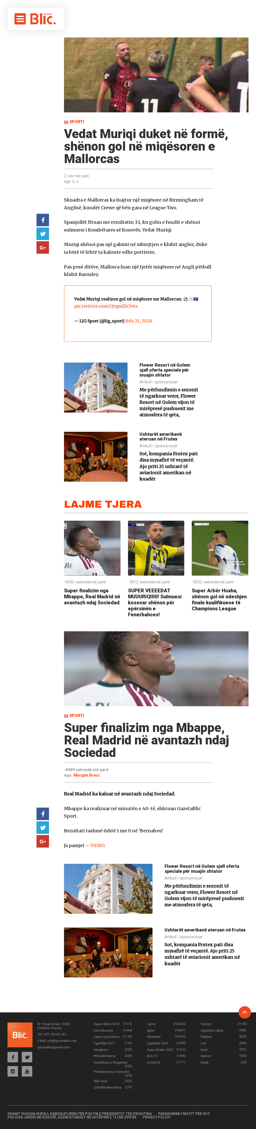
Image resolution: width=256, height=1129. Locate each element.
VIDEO (97, 845)
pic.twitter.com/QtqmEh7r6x (106, 306)
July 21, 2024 (139, 321)
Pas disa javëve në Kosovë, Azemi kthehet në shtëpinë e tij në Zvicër (72, 1117)
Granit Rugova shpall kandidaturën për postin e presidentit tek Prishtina (80, 1114)
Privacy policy (156, 1117)
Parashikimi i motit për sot (184, 1114)
